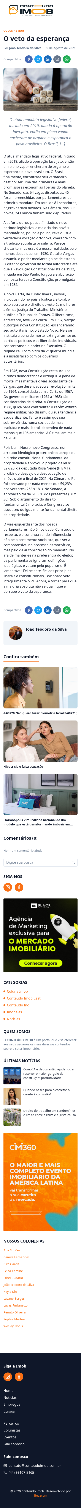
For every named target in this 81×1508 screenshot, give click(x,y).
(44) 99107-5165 (21, 1472)
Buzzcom (40, 1495)
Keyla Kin (10, 1292)
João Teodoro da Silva (18, 1285)
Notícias (13, 1019)
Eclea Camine (13, 1271)
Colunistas (12, 1430)
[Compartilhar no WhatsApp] (67, 59)
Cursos (9, 1411)
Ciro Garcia (11, 1264)
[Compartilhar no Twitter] (38, 59)
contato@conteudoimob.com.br (35, 1465)
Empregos (11, 1404)
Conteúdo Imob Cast (24, 998)
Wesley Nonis (13, 1326)
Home (8, 1390)
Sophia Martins (14, 1319)
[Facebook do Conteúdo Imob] (19, 887)
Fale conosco (14, 1444)
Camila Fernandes (16, 1257)
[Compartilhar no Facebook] (29, 59)
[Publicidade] (40, 935)
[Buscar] (73, 862)
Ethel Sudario (13, 1278)
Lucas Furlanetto (15, 1305)
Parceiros (11, 1423)
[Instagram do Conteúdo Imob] (7, 887)
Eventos (9, 1437)
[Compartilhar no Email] (57, 59)
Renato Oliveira (14, 1312)
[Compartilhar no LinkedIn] (48, 59)
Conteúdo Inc (18, 1005)
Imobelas (14, 1012)
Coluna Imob (17, 991)
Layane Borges (14, 1298)
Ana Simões (11, 1250)
